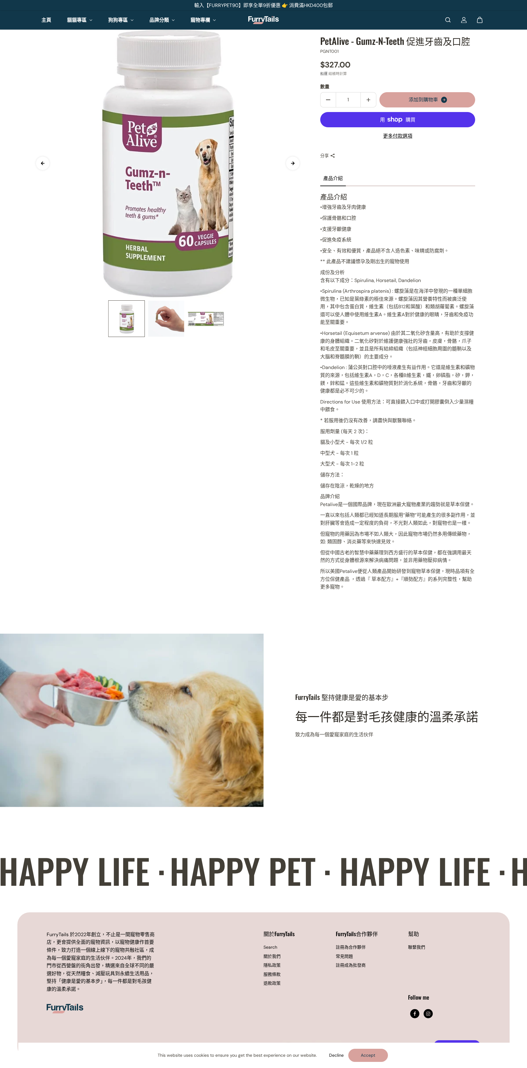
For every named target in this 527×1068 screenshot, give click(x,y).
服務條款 (272, 974)
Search (270, 947)
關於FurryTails (279, 934)
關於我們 (272, 956)
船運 (324, 73)
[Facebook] (414, 1013)
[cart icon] (480, 20)
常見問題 (344, 956)
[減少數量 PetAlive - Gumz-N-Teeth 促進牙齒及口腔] (328, 99)
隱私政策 (272, 965)
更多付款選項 (397, 136)
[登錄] (464, 20)
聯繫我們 (416, 947)
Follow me (418, 997)
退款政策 (272, 983)
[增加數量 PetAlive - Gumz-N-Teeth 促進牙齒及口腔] (368, 99)
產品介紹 (333, 178)
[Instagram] (428, 1013)
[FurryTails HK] (263, 20)
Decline (336, 1055)
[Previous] (42, 163)
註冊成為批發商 (351, 965)
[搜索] (448, 20)
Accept (368, 1055)
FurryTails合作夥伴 (357, 934)
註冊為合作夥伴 (351, 947)
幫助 (413, 934)
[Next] (292, 163)
